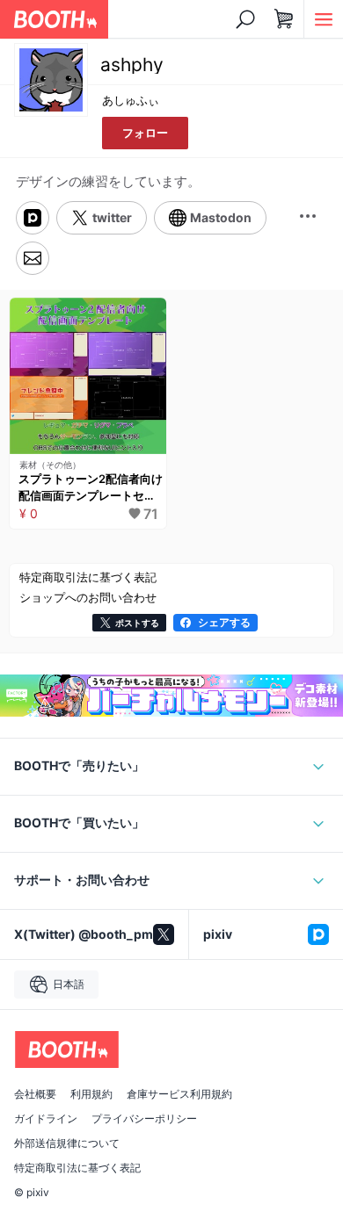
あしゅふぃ (130, 100)
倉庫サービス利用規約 (179, 1094)
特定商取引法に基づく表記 (77, 1168)
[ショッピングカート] (284, 19)
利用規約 (91, 1094)
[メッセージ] (32, 258)
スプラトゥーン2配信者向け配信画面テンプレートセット (90, 488)
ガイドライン (45, 1119)
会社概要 (35, 1094)
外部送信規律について (67, 1143)
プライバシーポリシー (144, 1119)
